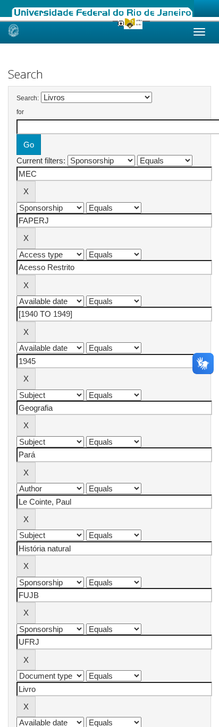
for (20, 112)
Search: (27, 98)
